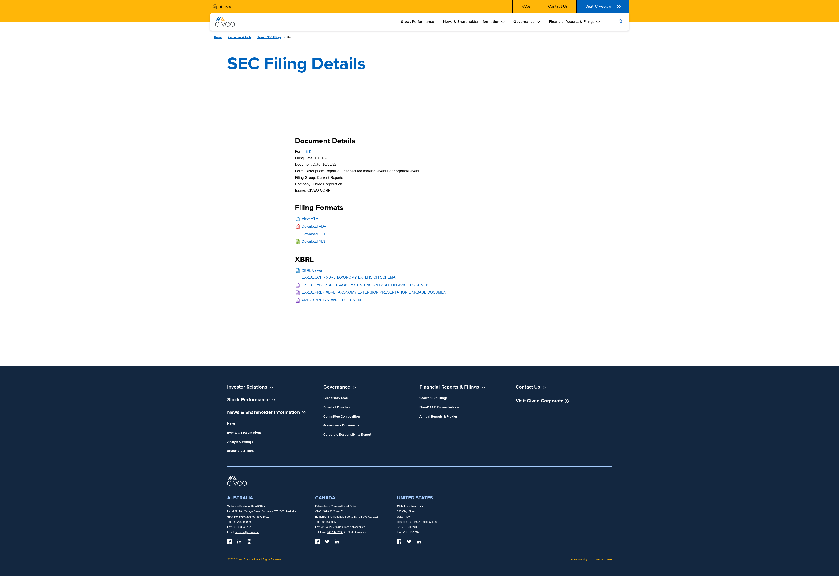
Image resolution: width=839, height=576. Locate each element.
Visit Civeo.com (600, 6)
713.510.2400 (410, 527)
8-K (308, 152)
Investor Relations (247, 386)
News (231, 423)
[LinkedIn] (239, 541)
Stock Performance (417, 21)
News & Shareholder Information (471, 21)
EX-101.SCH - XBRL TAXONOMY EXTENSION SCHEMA (348, 277)
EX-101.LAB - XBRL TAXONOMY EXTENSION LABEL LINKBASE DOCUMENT (366, 285)
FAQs (525, 6)
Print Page (225, 7)
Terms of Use (604, 559)
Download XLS (314, 241)
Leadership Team (336, 398)
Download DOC (314, 234)
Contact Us (558, 6)
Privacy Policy (579, 559)
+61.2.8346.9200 (242, 521)
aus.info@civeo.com (247, 532)
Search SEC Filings (269, 37)
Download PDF (314, 226)
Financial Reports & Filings (571, 21)
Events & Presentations (244, 432)
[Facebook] (229, 541)
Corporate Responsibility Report (347, 434)
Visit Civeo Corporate (539, 400)
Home (218, 37)
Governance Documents (341, 425)
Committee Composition (341, 416)
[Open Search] (620, 22)
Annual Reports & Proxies (439, 416)
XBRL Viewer (312, 270)
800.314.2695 (335, 532)
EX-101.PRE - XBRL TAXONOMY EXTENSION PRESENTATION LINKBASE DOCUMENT (375, 292)
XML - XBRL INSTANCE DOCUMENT (332, 300)
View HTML (311, 219)
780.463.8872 (328, 521)
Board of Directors (336, 407)
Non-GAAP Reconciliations (439, 407)
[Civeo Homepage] (225, 23)
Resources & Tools (239, 37)
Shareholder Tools (240, 451)
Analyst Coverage (240, 442)
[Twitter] (327, 541)
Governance (524, 21)
